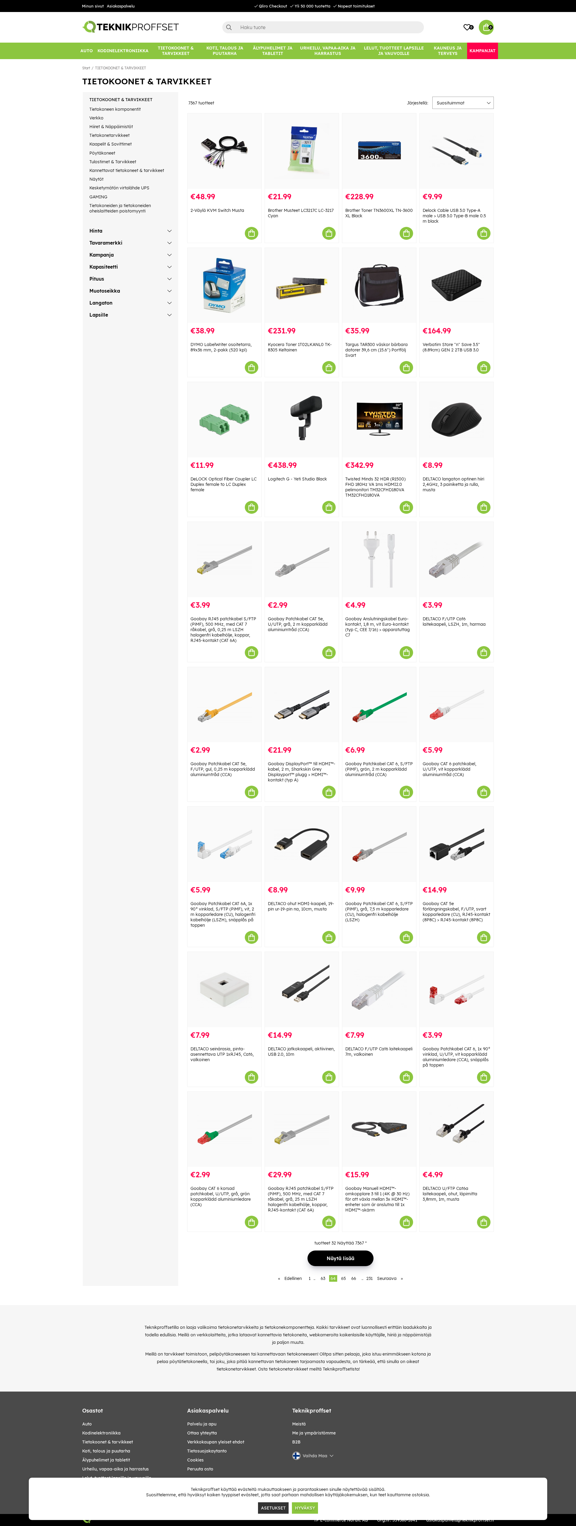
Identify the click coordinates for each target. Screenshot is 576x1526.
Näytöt (96, 179)
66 (353, 1278)
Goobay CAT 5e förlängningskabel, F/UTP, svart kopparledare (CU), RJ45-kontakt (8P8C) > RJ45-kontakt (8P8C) (456, 912)
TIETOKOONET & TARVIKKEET (120, 68)
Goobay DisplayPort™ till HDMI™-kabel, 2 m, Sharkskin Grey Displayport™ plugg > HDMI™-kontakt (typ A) (301, 772)
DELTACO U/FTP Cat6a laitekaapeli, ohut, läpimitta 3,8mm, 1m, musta (450, 1194)
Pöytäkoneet (102, 153)
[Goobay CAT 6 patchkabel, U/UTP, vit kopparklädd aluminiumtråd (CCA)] (456, 704)
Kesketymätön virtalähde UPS (119, 188)
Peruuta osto (200, 1469)
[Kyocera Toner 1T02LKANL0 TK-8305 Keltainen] (301, 285)
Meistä (299, 1424)
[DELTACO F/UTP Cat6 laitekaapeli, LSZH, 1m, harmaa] (456, 559)
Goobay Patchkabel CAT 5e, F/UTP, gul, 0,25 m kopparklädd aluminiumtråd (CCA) (222, 769)
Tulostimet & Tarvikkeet (112, 161)
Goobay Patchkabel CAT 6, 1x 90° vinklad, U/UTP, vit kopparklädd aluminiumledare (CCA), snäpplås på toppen (456, 1057)
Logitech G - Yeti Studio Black (297, 479)
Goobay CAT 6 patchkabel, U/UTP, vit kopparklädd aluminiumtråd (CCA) (449, 769)
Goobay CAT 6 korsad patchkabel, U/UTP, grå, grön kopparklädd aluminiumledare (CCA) (220, 1196)
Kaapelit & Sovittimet (110, 144)
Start (86, 68)
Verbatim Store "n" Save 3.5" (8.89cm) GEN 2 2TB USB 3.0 (451, 347)
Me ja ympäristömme (314, 1433)
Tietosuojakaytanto (207, 1451)
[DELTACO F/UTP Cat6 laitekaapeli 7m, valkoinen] (379, 989)
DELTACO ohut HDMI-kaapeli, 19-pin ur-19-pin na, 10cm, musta (301, 906)
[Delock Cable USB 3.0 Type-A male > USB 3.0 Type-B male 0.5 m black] (456, 151)
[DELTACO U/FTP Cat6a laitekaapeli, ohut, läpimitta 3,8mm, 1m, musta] (456, 1129)
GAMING (98, 197)
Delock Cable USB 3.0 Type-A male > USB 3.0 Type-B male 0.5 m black (454, 216)
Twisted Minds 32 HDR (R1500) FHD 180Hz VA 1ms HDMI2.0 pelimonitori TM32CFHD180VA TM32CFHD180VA (375, 487)
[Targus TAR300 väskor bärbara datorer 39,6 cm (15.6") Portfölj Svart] (379, 285)
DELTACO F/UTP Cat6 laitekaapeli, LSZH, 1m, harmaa (454, 621)
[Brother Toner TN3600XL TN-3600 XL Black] (379, 151)
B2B (296, 1442)
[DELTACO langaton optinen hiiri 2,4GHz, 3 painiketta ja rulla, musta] (456, 419)
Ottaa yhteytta (202, 1433)
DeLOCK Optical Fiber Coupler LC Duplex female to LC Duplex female (223, 484)
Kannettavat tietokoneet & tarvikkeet (126, 170)
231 (369, 1278)
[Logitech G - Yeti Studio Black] (301, 419)
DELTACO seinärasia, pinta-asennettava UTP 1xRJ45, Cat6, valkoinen (222, 1054)
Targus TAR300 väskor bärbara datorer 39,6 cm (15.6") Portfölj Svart (376, 350)
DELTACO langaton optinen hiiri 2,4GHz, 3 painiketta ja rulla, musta (453, 484)
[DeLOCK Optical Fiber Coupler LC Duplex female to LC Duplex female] (224, 419)
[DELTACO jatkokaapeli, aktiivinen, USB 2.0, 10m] (301, 989)
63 (323, 1278)
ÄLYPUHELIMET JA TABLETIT (106, 1460)
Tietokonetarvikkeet (109, 135)
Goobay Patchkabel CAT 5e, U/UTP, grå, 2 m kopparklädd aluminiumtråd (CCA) (298, 624)
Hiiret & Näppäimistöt (111, 126)
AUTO (87, 1424)
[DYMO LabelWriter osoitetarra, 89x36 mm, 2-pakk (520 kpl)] (224, 285)
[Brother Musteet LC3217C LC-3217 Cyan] (301, 151)
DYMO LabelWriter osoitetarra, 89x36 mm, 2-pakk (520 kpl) (221, 347)
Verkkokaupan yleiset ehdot (215, 1442)
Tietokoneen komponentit (115, 109)
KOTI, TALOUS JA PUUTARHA (106, 1451)
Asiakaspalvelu (121, 6)
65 (343, 1278)
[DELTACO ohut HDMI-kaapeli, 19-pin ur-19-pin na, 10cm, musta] (301, 844)
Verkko (96, 118)
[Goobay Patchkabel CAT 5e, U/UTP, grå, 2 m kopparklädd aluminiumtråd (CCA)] (301, 559)
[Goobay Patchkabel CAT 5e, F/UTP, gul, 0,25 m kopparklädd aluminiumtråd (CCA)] (224, 704)
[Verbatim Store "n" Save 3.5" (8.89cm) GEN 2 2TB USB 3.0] (456, 285)
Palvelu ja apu (201, 1424)
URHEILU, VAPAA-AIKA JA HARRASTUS (115, 1469)
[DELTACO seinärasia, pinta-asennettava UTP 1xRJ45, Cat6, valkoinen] (224, 989)
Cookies (195, 1460)
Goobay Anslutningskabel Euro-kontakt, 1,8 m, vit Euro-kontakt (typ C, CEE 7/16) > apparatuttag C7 (377, 627)
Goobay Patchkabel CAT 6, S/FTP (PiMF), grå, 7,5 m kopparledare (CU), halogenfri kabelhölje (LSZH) (379, 912)
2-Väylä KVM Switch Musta (217, 210)
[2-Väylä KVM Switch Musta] (224, 151)
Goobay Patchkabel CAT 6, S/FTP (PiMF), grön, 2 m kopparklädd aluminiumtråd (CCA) (379, 769)
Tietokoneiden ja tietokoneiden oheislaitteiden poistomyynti (120, 208)
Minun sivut (93, 6)
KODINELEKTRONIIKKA (101, 1433)
